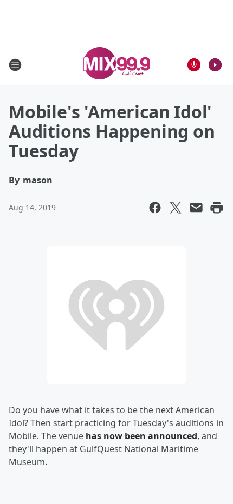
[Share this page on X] (175, 207)
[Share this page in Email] (196, 207)
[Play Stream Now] (215, 64)
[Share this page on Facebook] (155, 207)
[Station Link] (116, 64)
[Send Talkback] (193, 64)
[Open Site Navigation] (15, 64)
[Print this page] (216, 207)
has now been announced (141, 436)
